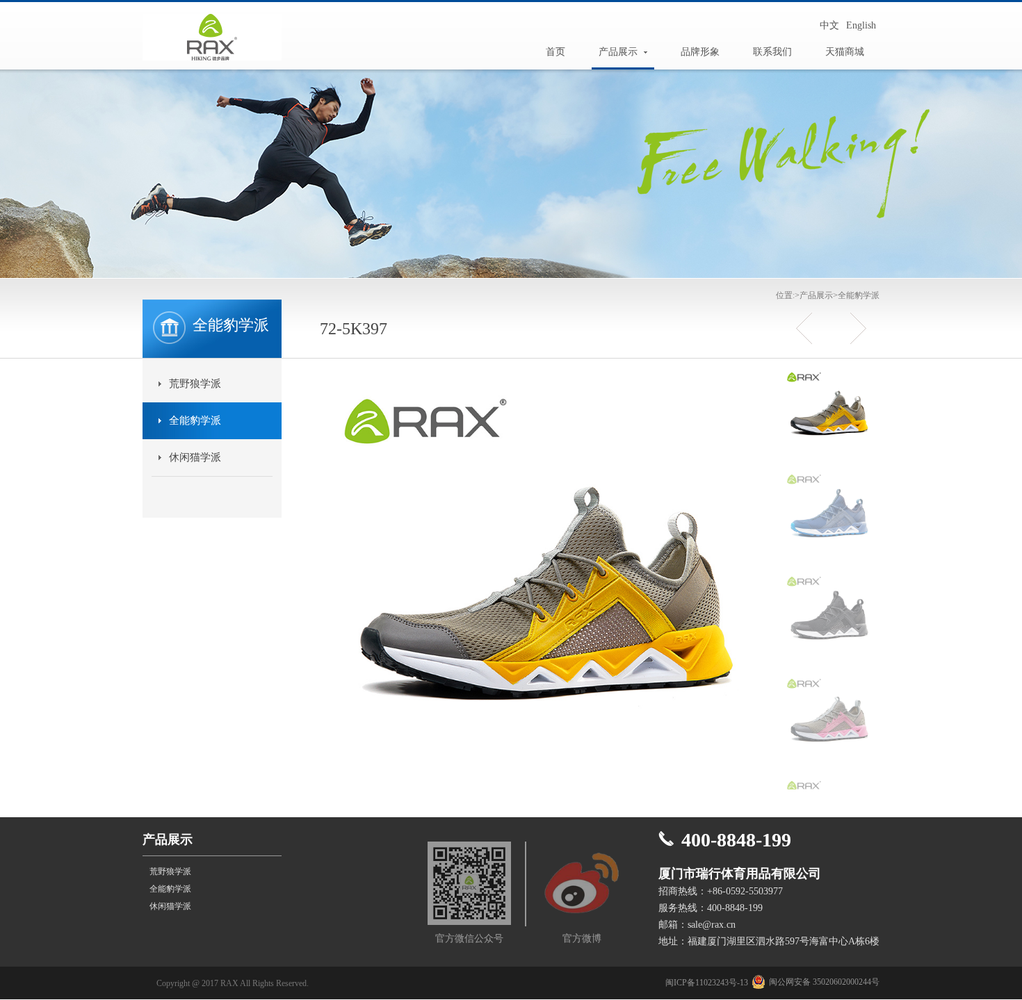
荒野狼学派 (195, 383)
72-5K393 (853, 328)
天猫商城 (844, 52)
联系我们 (772, 52)
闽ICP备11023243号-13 (706, 982)
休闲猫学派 (195, 457)
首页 (555, 52)
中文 (829, 25)
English (861, 25)
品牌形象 (700, 52)
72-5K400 (808, 328)
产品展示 (618, 52)
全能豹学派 (858, 295)
